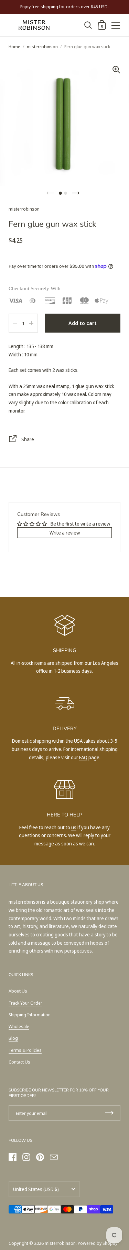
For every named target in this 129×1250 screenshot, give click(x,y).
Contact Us (19, 1062)
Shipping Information (30, 1015)
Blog (13, 1038)
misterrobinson (42, 46)
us (73, 827)
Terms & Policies (25, 1050)
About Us (18, 991)
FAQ (83, 757)
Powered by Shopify (97, 1243)
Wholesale (19, 1026)
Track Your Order (25, 1003)
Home (14, 46)
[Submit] (109, 1113)
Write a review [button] (65, 532)
